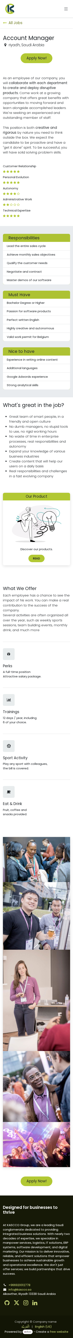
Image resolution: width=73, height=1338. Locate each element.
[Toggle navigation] (66, 9)
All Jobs (15, 22)
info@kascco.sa (20, 1289)
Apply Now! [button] (36, 58)
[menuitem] (25, 1327)
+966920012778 (19, 1285)
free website (59, 1332)
